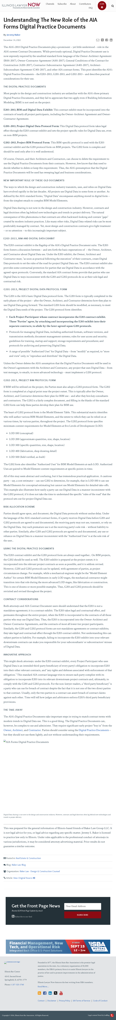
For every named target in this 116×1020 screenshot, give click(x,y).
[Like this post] (106, 40)
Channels (50, 4)
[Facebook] (44, 993)
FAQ (91, 7)
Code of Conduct (100, 1000)
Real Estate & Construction (28, 858)
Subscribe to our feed (23, 916)
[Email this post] (97, 40)
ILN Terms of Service (81, 1000)
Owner (7, 730)
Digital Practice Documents (94, 730)
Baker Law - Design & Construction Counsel (40, 871)
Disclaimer (51, 1000)
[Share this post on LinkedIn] (111, 40)
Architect (17, 730)
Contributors (85, 4)
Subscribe (62, 4)
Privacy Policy (64, 1000)
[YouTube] (61, 993)
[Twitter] (55, 993)
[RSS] (39, 993)
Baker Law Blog (19, 864)
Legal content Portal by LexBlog (99, 1015)
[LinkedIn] (50, 993)
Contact (41, 1000)
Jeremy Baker (14, 34)
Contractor (35, 730)
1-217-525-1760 (17, 984)
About (73, 4)
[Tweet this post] (102, 40)
